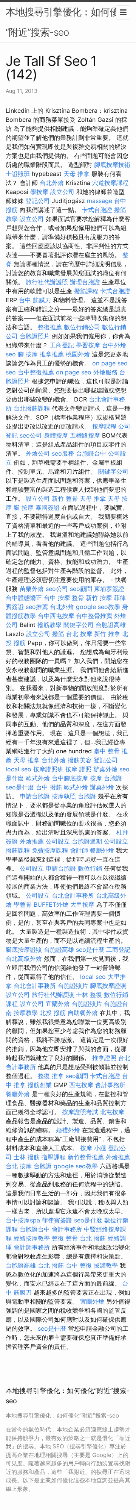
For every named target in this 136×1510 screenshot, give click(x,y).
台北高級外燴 (24, 958)
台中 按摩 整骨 (64, 597)
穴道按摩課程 (110, 182)
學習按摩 (88, 345)
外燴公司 (38, 453)
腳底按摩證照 (24, 949)
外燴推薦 (32, 841)
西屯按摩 (81, 1085)
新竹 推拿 (107, 634)
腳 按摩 (28, 354)
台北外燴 (52, 182)
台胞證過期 (87, 841)
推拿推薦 (52, 354)
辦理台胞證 (85, 282)
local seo (18, 769)
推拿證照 (104, 1058)
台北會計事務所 (73, 895)
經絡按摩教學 (32, 1238)
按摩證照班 (48, 769)
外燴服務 (105, 372)
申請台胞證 (35, 796)
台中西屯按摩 (56, 615)
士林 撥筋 (27, 1157)
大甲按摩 (82, 904)
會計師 (79, 850)
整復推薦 (50, 327)
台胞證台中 (91, 453)
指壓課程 (54, 1157)
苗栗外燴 (32, 588)
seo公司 (31, 435)
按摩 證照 (78, 769)
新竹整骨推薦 (86, 1157)
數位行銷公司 (82, 327)
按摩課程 (104, 426)
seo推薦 (37, 606)
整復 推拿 (51, 1076)
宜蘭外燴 (58, 1003)
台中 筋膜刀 (35, 300)
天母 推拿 (76, 173)
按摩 (96, 778)
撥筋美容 (80, 760)
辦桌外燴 (105, 769)
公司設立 (58, 841)
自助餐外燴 (83, 1012)
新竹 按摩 (99, 597)
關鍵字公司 (113, 471)
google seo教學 (98, 606)
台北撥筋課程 (32, 408)
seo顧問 (81, 588)
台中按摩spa (23, 1220)
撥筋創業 (40, 1085)
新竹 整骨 (65, 498)
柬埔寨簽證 (109, 588)
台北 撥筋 (93, 1238)
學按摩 (39, 191)
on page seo (110, 363)
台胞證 (113, 778)
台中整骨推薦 (94, 615)
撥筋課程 (86, 291)
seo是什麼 (20, 787)
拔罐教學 (106, 1265)
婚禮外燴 (68, 1130)
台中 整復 (79, 1265)
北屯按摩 (112, 1112)
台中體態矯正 (24, 597)
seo (11, 354)
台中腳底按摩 (70, 778)
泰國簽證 (48, 507)
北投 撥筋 (53, 1012)
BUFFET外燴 (51, 904)
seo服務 (63, 453)
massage (99, 200)
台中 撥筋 (49, 787)
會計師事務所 (32, 1247)
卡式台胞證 (97, 210)
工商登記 (62, 345)
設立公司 (62, 191)
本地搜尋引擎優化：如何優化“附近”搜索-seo (67, 22)
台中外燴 (114, 345)
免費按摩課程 (50, 850)
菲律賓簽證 (57, 1220)
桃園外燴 (78, 354)
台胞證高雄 (111, 625)
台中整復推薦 (36, 372)
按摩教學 (26, 1012)
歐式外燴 (38, 778)
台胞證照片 (35, 336)
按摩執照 (64, 796)
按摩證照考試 (80, 1112)
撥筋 (58, 634)
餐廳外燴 (102, 850)
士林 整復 (89, 994)
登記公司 (38, 200)
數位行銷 (90, 868)
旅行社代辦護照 (47, 282)
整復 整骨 (65, 1238)
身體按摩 (56, 435)
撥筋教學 (49, 625)
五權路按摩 (85, 435)
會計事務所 (110, 1085)
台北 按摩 (79, 634)
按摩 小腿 (93, 1148)
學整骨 (23, 904)
